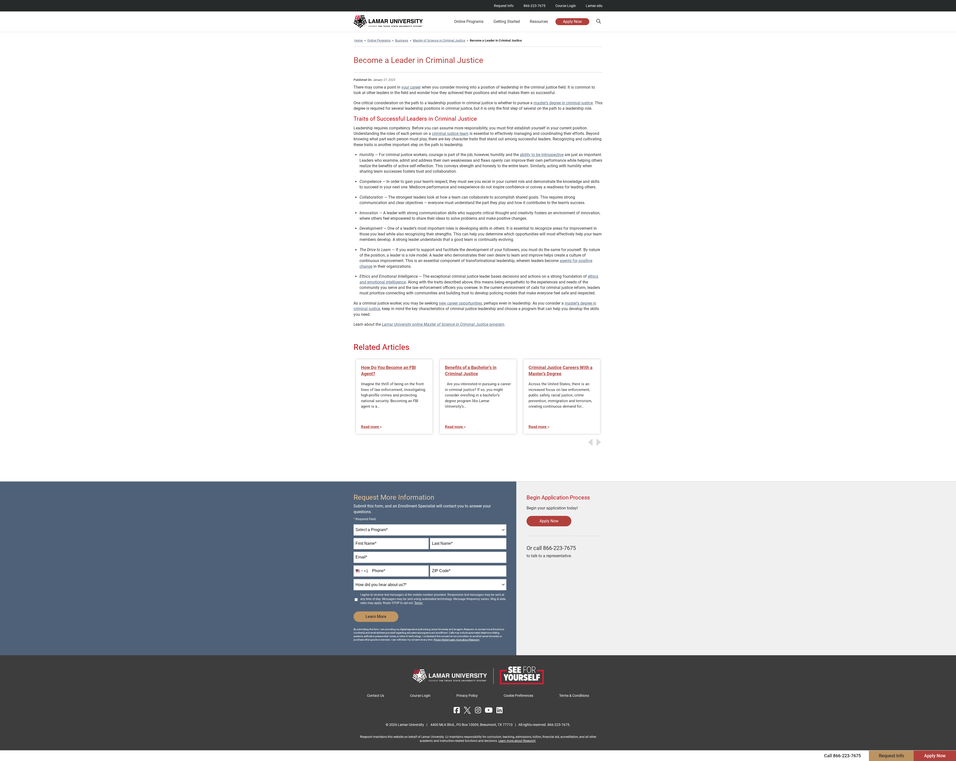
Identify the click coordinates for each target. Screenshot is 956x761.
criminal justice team (450, 133)
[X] (467, 710)
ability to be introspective (542, 154)
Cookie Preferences (518, 696)
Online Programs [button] (468, 21)
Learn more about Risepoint (464, 639)
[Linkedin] (499, 710)
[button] (598, 21)
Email (361, 557)
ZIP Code (441, 571)
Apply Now (572, 21)
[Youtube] (488, 710)
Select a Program (372, 530)
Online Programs (379, 40)
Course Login (565, 6)
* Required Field (365, 519)
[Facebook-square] (456, 710)
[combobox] (430, 530)
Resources (539, 21)
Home (358, 40)
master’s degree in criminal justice (563, 103)
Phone (378, 571)
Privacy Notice (441, 639)
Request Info (504, 6)
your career (411, 87)
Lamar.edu (594, 6)
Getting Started (506, 21)
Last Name (442, 543)
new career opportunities (460, 303)
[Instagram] (478, 710)
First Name (366, 543)
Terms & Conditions (574, 696)
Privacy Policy (467, 696)
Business (401, 40)
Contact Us (375, 696)
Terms (418, 603)
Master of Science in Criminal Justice (439, 40)
